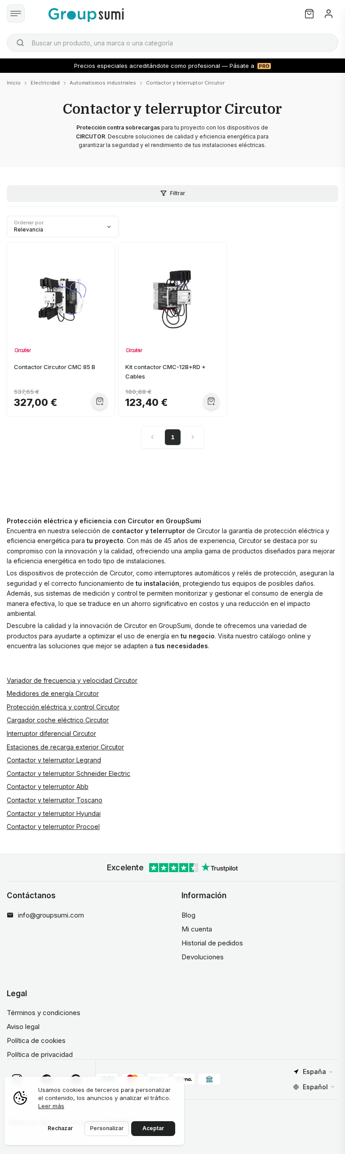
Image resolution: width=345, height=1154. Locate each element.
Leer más (51, 1105)
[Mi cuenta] (328, 13)
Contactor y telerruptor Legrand (54, 760)
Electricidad (45, 83)
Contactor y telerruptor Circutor (185, 83)
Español (315, 1087)
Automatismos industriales (103, 83)
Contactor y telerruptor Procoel (53, 826)
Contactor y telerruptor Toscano (54, 800)
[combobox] (172, 42)
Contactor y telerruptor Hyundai (54, 813)
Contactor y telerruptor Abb (47, 786)
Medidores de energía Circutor (53, 693)
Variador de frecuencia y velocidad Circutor (72, 680)
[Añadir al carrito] (99, 401)
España (314, 1071)
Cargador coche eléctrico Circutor (58, 720)
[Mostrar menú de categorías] (16, 13)
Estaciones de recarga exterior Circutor (65, 747)
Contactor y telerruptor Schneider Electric (68, 773)
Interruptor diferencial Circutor (51, 733)
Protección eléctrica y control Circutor (63, 707)
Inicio (14, 83)
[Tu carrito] (309, 13)
